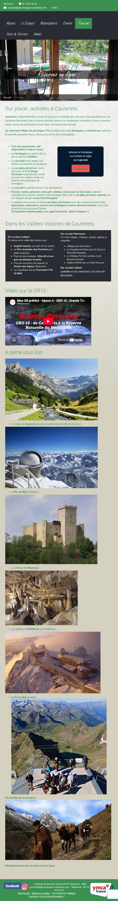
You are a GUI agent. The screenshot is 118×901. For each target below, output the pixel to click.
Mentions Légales (41, 893)
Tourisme (83, 23)
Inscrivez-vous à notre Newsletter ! (47, 896)
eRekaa (71, 893)
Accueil (11, 23)
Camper (67, 23)
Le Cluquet (28, 23)
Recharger (80, 168)
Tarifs (54, 7)
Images (37, 34)
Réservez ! (9, 3)
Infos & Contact (17, 34)
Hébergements (49, 23)
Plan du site (24, 893)
